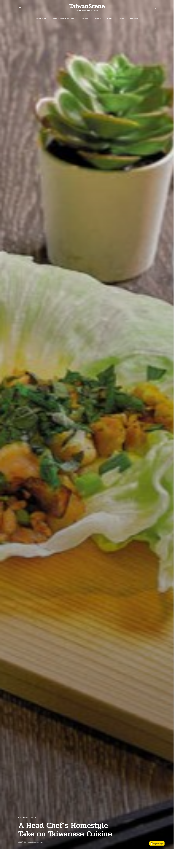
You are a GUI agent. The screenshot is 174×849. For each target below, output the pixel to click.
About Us (134, 19)
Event (121, 19)
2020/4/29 (22, 842)
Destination (41, 19)
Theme (109, 19)
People (98, 19)
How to (85, 19)
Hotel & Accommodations (64, 19)
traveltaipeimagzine (35, 842)
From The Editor (23, 817)
